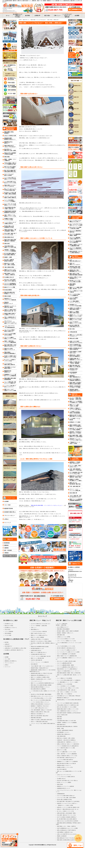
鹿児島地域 (6, 542)
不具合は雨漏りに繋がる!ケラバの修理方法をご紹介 (68, 705)
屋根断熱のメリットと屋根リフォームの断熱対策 (10, 375)
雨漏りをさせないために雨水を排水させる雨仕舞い (67, 820)
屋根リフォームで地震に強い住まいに (39, 652)
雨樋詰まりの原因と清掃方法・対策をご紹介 (40, 711)
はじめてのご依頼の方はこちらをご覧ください (40, 623)
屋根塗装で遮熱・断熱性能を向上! (75, 376)
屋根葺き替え (77, 85)
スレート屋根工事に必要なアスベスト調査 (66, 747)
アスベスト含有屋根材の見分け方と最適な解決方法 (67, 745)
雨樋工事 (76, 103)
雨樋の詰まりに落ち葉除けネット (38, 713)
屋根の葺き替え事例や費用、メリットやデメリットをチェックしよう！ (47, 505)
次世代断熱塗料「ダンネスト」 (73, 373)
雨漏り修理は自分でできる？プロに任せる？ (10, 146)
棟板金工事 (77, 120)
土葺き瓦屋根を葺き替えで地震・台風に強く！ (10, 208)
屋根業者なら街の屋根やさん (11, 660)
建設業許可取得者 (8, 508)
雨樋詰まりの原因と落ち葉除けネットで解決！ (76, 480)
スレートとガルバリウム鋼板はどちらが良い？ (75, 221)
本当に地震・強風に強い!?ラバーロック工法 (66, 815)
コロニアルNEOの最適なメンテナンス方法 (75, 322)
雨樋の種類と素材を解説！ (36, 717)
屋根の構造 (7, 156)
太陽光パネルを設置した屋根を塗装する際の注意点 (41, 719)
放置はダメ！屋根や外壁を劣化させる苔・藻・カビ (67, 809)
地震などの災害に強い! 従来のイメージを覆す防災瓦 (68, 744)
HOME (20, 19)
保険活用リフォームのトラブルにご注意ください (76, 439)
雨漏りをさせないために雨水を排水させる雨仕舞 (10, 270)
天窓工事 (76, 131)
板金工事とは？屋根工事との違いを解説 (10, 150)
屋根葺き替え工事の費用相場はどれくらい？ (75, 271)
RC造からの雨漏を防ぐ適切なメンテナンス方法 (67, 755)
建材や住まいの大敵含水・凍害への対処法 (9, 264)
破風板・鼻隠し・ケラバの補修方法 (64, 693)
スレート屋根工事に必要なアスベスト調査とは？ (10, 382)
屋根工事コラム (26, 19)
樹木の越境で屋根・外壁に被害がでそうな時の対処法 (76, 436)
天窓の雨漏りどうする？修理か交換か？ (10, 368)
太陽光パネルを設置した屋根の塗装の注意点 (75, 309)
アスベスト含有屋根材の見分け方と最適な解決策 (10, 284)
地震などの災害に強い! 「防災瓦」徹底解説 (75, 362)
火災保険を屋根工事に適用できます (38, 654)
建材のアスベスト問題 (9, 287)
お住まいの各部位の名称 (10, 135)
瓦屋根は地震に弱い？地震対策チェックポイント (76, 359)
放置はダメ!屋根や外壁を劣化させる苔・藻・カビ (10, 310)
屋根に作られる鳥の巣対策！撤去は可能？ (40, 715)
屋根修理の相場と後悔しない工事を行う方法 (75, 267)
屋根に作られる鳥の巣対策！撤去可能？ (75, 483)
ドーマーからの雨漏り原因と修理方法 (9, 364)
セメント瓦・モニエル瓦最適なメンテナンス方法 (10, 204)
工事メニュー (57, 15)
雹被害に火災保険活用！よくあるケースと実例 (75, 387)
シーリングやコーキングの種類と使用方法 (10, 223)
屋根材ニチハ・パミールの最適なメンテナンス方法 (76, 315)
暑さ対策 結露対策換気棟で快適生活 (9, 260)
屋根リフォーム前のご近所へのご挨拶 (74, 405)
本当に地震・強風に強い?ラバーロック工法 (10, 234)
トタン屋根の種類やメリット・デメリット (75, 302)
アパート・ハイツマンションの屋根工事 (75, 490)
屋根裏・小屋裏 (8, 257)
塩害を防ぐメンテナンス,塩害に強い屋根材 (10, 307)
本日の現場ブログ (8, 646)
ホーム (7, 15)
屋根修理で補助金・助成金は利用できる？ (75, 390)
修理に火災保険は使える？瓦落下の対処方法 (76, 349)
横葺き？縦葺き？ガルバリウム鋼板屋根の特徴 (76, 245)
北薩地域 (6, 547)
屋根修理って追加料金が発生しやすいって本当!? (75, 432)
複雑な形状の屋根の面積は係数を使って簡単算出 (67, 726)
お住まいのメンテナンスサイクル (64, 774)
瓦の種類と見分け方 (9, 277)
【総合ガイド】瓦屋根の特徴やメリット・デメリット (68, 670)
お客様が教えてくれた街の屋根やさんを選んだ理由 (15, 648)
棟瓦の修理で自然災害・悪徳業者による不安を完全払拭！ (69, 712)
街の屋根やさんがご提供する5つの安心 (17, 16)
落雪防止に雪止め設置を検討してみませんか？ (40, 704)
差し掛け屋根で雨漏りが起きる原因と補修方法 (67, 819)
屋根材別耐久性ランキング (8, 303)
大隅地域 (6, 552)
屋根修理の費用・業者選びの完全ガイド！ (10, 139)
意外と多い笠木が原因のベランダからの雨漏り (10, 167)
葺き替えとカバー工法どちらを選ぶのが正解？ (75, 281)
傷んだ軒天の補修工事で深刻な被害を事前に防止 (10, 171)
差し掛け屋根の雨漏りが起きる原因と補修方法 (10, 254)
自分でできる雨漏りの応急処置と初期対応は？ (75, 380)
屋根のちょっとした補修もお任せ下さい (39, 635)
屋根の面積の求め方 (9, 237)
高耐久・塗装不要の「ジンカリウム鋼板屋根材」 (67, 753)
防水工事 (76, 108)
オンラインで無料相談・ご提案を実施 (39, 625)
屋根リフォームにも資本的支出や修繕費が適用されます (42, 683)
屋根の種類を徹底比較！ (73, 284)
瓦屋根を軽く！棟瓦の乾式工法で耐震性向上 (66, 740)
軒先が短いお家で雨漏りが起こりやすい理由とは (10, 280)
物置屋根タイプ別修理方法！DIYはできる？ (75, 463)
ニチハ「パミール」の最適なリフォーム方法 (66, 640)
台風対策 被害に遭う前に (36, 650)
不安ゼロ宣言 (7, 629)
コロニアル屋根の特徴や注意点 (74, 298)
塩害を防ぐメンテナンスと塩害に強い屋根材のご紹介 (68, 807)
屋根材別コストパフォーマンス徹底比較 (10, 299)
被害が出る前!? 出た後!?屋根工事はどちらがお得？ (76, 416)
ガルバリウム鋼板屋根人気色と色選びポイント (75, 238)
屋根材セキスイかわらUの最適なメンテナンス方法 (76, 319)
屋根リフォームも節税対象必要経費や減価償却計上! (76, 500)
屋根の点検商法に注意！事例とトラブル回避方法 (75, 426)
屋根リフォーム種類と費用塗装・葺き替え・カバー (76, 288)
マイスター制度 (8, 635)
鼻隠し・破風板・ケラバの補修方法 (10, 160)
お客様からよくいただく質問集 (63, 636)
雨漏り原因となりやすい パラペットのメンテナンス (42, 696)
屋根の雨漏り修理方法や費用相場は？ (10, 353)
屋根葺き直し (77, 114)
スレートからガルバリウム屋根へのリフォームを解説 (76, 224)
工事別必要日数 (73, 332)
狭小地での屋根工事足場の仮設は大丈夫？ (75, 326)
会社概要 (77, 15)
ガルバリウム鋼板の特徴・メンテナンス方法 (66, 751)
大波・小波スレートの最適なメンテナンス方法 (10, 215)
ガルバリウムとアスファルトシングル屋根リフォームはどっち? (10, 322)
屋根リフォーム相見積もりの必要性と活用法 (40, 677)
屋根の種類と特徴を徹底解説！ (9, 132)
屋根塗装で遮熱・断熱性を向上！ (64, 734)
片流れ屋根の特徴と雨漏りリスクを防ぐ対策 (10, 247)
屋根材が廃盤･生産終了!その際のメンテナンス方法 (67, 708)
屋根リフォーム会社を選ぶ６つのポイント (76, 335)
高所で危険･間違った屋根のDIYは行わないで (66, 757)
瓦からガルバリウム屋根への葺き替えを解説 (75, 228)
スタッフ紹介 (7, 504)
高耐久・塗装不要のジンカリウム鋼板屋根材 (10, 342)
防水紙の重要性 (8, 289)
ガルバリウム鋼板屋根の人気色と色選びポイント (67, 667)
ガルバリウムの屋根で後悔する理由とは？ (9, 330)
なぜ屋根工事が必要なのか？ (75, 260)
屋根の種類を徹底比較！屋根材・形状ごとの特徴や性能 (68, 672)
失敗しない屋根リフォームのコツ (75, 264)
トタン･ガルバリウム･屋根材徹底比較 (9, 326)
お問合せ (6, 519)
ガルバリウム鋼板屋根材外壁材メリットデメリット (76, 248)
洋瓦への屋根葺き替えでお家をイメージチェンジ (10, 318)
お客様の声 (37, 15)
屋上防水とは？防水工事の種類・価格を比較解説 (10, 193)
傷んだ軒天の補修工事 (61, 769)
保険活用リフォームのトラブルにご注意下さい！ (67, 803)
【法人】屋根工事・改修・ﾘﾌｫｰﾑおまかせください (76, 496)
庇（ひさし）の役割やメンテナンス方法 (10, 360)
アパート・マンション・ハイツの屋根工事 (40, 662)
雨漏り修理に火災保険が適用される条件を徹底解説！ (68, 839)
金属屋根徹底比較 (61, 793)
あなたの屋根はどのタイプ (62, 627)
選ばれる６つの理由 (9, 625)
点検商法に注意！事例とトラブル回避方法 (40, 639)
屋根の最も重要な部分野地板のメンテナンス (9, 293)
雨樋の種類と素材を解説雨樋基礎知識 (10, 379)
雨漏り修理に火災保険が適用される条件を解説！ (75, 383)
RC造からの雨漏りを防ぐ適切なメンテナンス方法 (10, 356)
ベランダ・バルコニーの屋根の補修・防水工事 (40, 656)
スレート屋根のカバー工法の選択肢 (76, 291)
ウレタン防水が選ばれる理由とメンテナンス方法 (10, 178)
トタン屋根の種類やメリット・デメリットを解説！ (67, 682)
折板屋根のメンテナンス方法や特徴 (64, 684)
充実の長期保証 (8, 633)
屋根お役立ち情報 (74, 338)
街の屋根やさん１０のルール (11, 627)
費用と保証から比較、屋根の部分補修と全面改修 (76, 274)
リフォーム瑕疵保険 (9, 631)
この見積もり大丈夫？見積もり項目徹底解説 (75, 412)
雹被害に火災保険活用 (61, 836)
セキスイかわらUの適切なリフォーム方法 (66, 638)
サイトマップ (7, 522)
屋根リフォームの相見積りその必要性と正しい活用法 (76, 402)
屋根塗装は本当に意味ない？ (8, 142)
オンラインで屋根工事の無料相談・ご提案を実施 (75, 398)
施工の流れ (47, 15)
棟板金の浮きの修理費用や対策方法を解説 (10, 153)
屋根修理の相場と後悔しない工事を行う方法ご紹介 (41, 673)
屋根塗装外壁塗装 (76, 126)
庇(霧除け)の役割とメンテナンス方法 (8, 219)
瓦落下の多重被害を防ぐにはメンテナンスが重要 (75, 345)
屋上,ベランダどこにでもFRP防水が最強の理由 (10, 189)
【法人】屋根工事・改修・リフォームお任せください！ (42, 666)
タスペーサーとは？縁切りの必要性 (9, 175)
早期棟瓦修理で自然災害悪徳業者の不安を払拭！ (10, 212)
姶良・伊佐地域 (8, 550)
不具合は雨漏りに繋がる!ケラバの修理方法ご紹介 (10, 163)
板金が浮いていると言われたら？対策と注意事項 (76, 429)
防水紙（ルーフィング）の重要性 (64, 782)
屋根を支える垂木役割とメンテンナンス (9, 349)
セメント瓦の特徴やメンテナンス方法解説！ (10, 201)
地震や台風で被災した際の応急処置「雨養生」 (10, 230)
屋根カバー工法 (78, 91)
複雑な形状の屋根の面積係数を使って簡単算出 (10, 240)
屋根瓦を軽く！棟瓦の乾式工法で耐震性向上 (75, 356)
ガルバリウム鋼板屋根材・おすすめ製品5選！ (66, 653)
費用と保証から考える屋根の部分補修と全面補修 (41, 685)
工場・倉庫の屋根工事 (75, 486)
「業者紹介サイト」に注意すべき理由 (75, 443)
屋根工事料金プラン (35, 629)
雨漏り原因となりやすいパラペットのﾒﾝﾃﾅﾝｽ (10, 186)
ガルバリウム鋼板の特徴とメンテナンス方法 (10, 338)
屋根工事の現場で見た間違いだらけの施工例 (75, 366)
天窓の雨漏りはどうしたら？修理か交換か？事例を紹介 (68, 695)
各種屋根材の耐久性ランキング (63, 788)
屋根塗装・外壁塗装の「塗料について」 (65, 632)
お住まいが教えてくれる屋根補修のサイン (75, 278)
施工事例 (27, 15)
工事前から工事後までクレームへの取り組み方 (75, 409)
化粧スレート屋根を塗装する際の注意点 (74, 312)
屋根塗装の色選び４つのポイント (74, 369)
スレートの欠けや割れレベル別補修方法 (75, 295)
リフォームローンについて (36, 681)
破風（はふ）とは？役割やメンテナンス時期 (10, 390)
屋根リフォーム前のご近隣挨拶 (37, 637)
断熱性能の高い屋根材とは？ (8, 371)
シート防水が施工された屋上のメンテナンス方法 (10, 182)
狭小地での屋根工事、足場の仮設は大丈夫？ (66, 648)
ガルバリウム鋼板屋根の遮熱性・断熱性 (75, 235)
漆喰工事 (76, 97)
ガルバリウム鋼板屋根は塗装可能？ (75, 231)
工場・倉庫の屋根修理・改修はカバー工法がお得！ (76, 470)
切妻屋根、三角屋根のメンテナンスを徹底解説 (10, 250)
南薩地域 (6, 545)
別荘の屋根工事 (73, 492)
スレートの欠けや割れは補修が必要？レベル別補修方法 (68, 680)
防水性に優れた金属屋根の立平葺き (64, 799)
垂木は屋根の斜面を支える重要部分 (38, 688)
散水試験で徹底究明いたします (37, 648)
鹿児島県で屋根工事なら (10, 512)
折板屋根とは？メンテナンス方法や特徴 (75, 305)
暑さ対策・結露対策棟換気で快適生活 (65, 730)
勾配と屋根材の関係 (9, 267)
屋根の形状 (7, 243)
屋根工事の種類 (75, 80)
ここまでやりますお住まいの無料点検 (67, 16)
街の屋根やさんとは (9, 623)
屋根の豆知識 (7, 296)
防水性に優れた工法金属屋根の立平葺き (9, 227)
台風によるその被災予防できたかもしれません (76, 342)
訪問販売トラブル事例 (75, 422)
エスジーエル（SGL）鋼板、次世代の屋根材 (66, 797)
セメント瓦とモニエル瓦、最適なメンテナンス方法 (67, 687)
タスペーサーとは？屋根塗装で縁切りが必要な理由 (67, 703)
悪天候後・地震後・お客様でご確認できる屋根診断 (67, 631)
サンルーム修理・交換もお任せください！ (75, 466)
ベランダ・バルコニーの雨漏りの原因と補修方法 (10, 197)
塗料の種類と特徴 (75, 513)
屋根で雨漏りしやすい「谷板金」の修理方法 (9, 274)
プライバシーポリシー (9, 515)
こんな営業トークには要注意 (75, 419)
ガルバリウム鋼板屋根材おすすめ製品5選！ (75, 242)
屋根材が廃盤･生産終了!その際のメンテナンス (10, 314)
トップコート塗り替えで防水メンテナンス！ (10, 386)
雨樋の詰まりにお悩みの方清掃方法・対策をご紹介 (76, 476)
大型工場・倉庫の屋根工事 (36, 660)
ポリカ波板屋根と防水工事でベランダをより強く (76, 473)
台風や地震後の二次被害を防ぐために (75, 352)
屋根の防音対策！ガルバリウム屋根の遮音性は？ (76, 252)
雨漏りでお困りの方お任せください (38, 633)
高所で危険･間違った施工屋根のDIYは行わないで (10, 345)
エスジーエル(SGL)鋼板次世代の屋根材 (10, 334)
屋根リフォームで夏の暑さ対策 (37, 658)
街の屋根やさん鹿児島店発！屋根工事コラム (14, 650)
